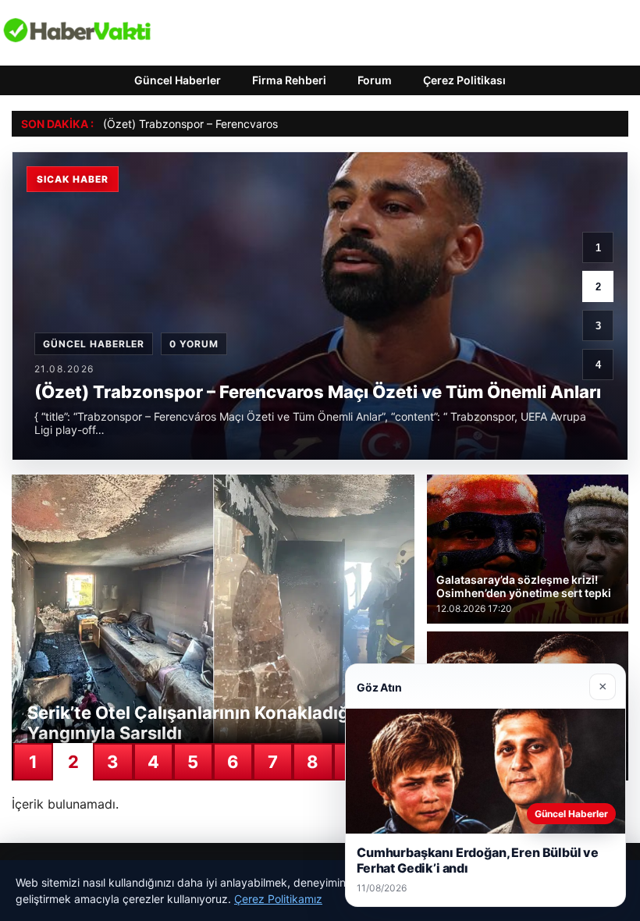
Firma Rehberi (289, 80)
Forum (374, 80)
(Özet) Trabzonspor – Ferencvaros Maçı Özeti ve (227, 123)
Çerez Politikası (464, 80)
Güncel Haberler (177, 80)
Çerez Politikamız (278, 898)
